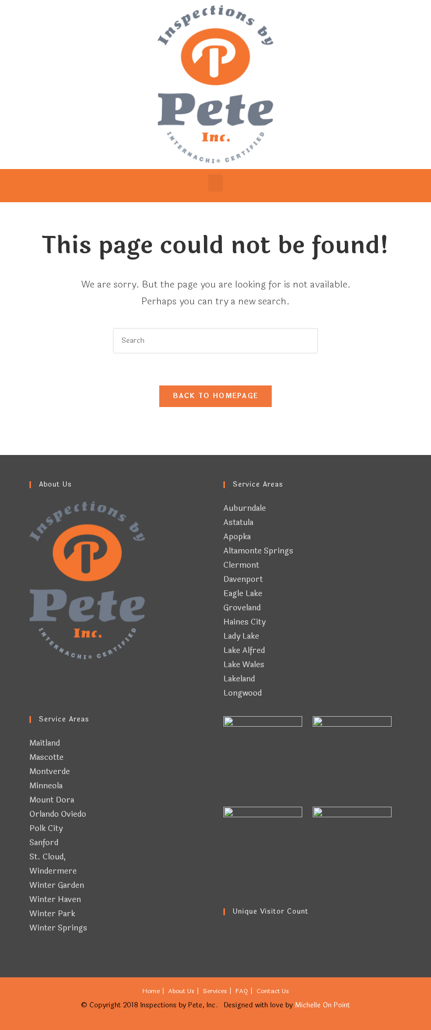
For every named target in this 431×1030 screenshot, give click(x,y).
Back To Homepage (216, 396)
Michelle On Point (322, 1005)
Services (215, 991)
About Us (181, 991)
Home (151, 991)
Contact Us (272, 991)
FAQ (241, 991)
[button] (215, 183)
